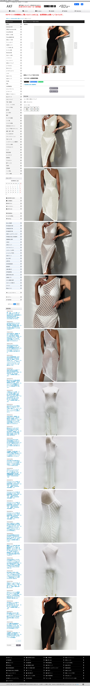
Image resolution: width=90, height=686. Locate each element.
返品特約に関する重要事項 (30, 84)
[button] (82, 4)
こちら (77, 684)
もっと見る (18, 640)
